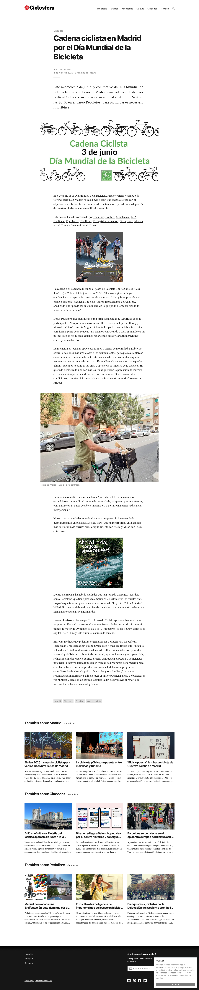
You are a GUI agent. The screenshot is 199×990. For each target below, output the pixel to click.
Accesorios (127, 8)
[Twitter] (145, 981)
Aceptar (175, 984)
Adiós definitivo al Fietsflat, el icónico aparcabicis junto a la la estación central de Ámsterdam (45, 837)
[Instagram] (134, 981)
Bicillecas (86, 221)
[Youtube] (129, 981)
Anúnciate (29, 958)
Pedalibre (98, 217)
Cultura (140, 8)
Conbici (110, 217)
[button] (102, 8)
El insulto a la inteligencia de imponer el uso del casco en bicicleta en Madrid (99, 907)
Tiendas (165, 8)
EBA (133, 217)
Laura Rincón (64, 69)
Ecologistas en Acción (105, 221)
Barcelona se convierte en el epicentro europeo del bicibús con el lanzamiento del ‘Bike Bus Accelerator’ (150, 839)
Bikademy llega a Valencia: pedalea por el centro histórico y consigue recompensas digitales (98, 837)
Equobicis (72, 221)
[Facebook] (139, 981)
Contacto (29, 963)
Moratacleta (123, 217)
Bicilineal (59, 221)
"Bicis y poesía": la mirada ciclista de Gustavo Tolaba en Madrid (150, 764)
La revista (29, 954)
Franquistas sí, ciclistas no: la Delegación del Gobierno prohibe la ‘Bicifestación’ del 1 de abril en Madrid (149, 909)
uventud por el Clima (84, 225)
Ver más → (69, 723)
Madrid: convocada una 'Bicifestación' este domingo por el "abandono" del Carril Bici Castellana (48, 907)
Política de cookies (43, 980)
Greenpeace (126, 221)
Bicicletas (102, 8)
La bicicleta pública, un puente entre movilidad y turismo (99, 764)
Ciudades (152, 8)
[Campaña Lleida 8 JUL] (99, 562)
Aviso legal (29, 980)
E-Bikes (114, 8)
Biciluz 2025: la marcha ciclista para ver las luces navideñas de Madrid (47, 764)
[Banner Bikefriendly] (99, 257)
